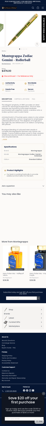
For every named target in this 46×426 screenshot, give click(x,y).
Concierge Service (8, 343)
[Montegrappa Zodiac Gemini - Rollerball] (15, 216)
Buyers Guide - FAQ (9, 348)
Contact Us (6, 371)
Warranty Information (9, 376)
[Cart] (37, 8)
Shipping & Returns (21, 99)
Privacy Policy (6, 360)
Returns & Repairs (8, 373)
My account (6, 380)
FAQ (33, 99)
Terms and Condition (9, 358)
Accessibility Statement (10, 363)
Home (4, 51)
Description (7, 99)
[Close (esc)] (43, 393)
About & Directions (8, 340)
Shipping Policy (7, 356)
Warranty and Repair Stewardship (14, 378)
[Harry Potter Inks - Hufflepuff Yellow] (15, 264)
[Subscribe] (38, 298)
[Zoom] (37, 44)
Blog (3, 345)
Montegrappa (20, 241)
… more (4, 139)
